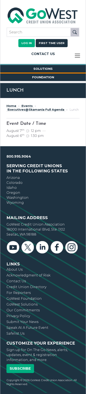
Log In (27, 43)
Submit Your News (22, 322)
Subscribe (20, 368)
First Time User (51, 43)
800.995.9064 (18, 156)
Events (27, 106)
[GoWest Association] (43, 24)
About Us (14, 269)
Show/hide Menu (77, 56)
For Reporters (18, 293)
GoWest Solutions (22, 304)
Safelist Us (15, 333)
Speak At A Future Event (27, 328)
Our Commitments (23, 310)
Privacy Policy (18, 316)
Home (11, 106)
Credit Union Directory (26, 287)
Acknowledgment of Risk (28, 275)
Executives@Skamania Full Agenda (36, 110)
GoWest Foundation (24, 299)
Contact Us (43, 54)
